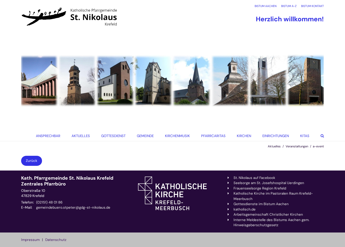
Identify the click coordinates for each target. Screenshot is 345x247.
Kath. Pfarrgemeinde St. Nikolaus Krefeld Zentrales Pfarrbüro (67, 181)
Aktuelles (274, 146)
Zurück (31, 160)
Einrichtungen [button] (275, 136)
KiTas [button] (304, 136)
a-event (318, 146)
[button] (242, 136)
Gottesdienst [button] (113, 136)
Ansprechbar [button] (48, 136)
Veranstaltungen (297, 146)
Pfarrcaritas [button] (213, 136)
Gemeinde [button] (145, 136)
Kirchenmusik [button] (177, 136)
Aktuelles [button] (81, 136)
